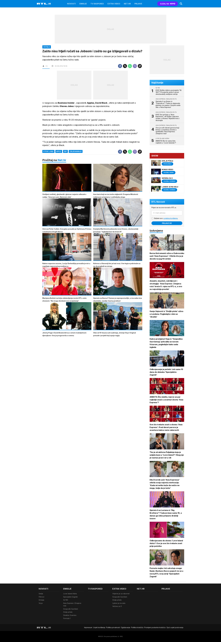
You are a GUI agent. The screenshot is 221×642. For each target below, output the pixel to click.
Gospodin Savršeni (70, 609)
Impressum (88, 627)
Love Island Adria (70, 594)
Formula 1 (66, 618)
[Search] (181, 3)
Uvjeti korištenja (99, 627)
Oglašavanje (125, 627)
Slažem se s (166, 218)
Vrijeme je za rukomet (120, 594)
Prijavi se (167, 223)
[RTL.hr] (44, 3)
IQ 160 (65, 600)
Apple (58, 151)
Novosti (71, 4)
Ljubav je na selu (118, 603)
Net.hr (62, 160)
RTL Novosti (158, 201)
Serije (41, 594)
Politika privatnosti (113, 627)
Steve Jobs (48, 151)
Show (154, 155)
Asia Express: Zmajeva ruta (72, 604)
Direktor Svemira (69, 615)
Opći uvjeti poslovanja (174, 627)
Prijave (138, 4)
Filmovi (41, 597)
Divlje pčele (67, 612)
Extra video (114, 4)
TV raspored (97, 4)
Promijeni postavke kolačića (155, 627)
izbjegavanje (76, 151)
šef (65, 151)
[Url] (140, 66)
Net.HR (127, 4)
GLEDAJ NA (164, 4)
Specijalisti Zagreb (70, 597)
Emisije (83, 4)
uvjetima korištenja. (171, 218)
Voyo (41, 603)
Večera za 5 (117, 606)
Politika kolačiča (137, 627)
